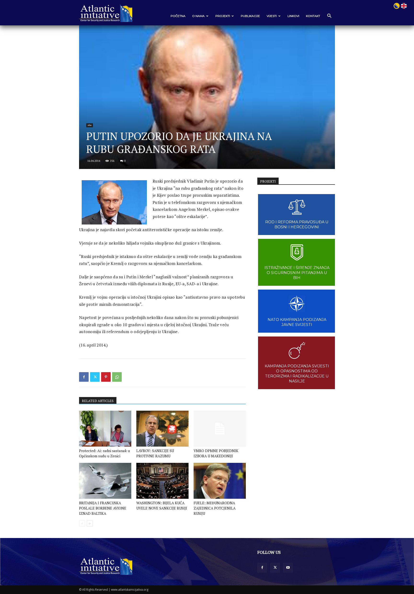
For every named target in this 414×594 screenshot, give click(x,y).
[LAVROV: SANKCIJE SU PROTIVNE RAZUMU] (162, 429)
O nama (198, 16)
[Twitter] (95, 377)
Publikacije (250, 16)
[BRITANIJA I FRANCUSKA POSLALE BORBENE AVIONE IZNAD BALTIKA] (105, 481)
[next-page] (90, 524)
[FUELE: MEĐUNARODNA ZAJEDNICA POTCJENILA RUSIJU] (220, 481)
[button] (329, 16)
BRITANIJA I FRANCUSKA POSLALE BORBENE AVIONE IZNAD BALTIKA (102, 508)
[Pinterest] (106, 377)
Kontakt (313, 16)
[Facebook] (84, 377)
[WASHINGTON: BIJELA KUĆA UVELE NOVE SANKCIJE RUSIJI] (162, 481)
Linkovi (293, 16)
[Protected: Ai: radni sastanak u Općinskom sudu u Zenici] (105, 429)
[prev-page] (82, 524)
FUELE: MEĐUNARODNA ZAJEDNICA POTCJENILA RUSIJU (215, 508)
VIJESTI (272, 16)
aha (90, 125)
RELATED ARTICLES (98, 400)
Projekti (222, 16)
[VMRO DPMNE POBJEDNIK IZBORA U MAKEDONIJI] (220, 429)
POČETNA (178, 16)
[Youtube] (288, 567)
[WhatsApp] (117, 377)
